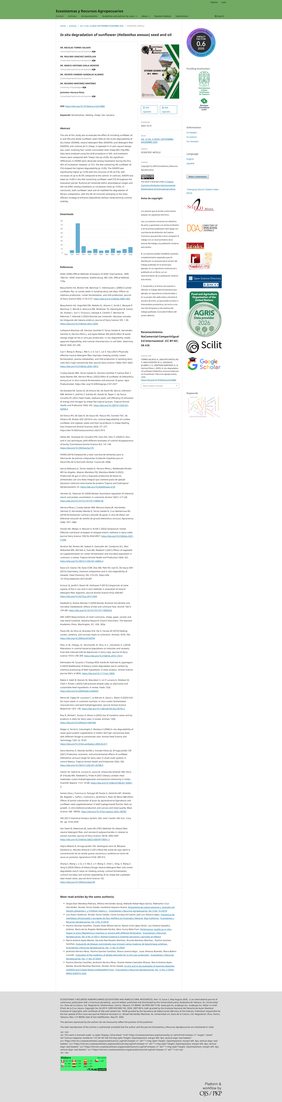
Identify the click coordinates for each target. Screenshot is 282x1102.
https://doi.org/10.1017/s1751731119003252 (90, 610)
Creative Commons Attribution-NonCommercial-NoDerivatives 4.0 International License (158, 185)
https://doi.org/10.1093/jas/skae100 (77, 882)
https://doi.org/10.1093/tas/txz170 (77, 448)
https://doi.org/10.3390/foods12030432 (79, 691)
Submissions (182, 16)
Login (223, 2)
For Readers (192, 132)
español (190, 163)
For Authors (192, 137)
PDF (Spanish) (147, 109)
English (190, 159)
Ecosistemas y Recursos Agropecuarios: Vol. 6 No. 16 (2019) (138, 910)
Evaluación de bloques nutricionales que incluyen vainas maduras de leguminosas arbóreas (122, 944)
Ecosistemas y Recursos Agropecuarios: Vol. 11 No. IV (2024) (95, 947)
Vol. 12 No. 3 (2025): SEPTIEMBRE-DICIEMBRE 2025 (102, 26)
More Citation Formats (153, 385)
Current (59, 16)
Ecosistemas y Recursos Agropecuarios (89, 11)
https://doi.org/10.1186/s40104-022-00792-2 (103, 708)
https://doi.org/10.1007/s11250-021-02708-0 (81, 765)
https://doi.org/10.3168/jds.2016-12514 (103, 655)
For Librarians (193, 141)
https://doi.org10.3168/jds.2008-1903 (112, 298)
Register (214, 2)
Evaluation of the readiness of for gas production (113, 955)
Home (63, 26)
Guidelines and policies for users (118, 16)
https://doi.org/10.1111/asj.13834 (98, 673)
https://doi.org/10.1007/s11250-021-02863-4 (81, 561)
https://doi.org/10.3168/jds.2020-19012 (79, 366)
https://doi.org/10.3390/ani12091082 (78, 722)
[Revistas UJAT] (204, 109)
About (145, 16)
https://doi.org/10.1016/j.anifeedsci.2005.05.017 (83, 744)
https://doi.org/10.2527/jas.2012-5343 (78, 596)
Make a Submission (198, 176)
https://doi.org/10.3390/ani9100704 (77, 638)
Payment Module (162, 16)
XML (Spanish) (166, 109)
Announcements (89, 16)
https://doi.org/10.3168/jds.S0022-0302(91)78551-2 (85, 839)
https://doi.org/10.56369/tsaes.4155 (97, 486)
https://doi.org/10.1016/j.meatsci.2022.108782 (103, 811)
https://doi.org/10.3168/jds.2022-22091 (79, 323)
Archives (72, 16)
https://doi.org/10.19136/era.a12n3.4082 (85, 106)
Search (220, 16)
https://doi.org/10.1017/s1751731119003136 (81, 500)
